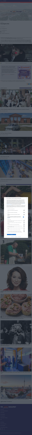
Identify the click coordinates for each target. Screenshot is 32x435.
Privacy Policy (19, 236)
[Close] (26, 198)
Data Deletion (12, 236)
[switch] (24, 210)
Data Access (16, 236)
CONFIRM (11, 234)
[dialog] (16, 217)
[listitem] (16, 219)
